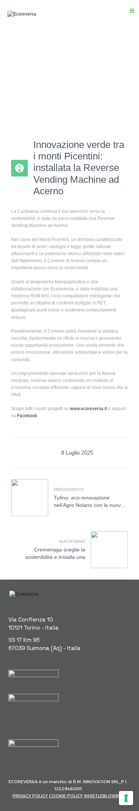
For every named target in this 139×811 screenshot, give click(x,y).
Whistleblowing (103, 795)
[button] (132, 11)
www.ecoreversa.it (88, 408)
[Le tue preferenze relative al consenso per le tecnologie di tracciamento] (126, 798)
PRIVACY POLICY (30, 795)
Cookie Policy (66, 795)
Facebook (27, 415)
